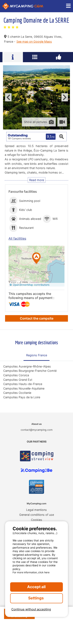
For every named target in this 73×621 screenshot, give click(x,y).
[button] (36, 258)
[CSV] (37, 456)
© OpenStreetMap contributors (29, 284)
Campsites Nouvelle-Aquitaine (23, 388)
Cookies (36, 519)
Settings (36, 598)
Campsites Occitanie (17, 392)
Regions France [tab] (36, 355)
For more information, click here (31, 572)
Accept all (36, 586)
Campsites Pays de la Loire (21, 397)
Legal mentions (36, 509)
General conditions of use (36, 514)
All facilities (17, 238)
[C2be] (37, 470)
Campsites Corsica (16, 375)
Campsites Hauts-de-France (22, 384)
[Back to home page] (22, 6)
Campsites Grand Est (17, 379)
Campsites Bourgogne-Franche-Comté (30, 370)
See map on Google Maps (34, 41)
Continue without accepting (31, 609)
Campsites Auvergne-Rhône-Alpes (27, 366)
